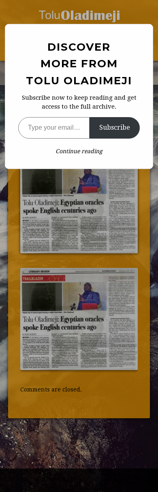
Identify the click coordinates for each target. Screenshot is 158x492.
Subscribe (114, 127)
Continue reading (79, 151)
